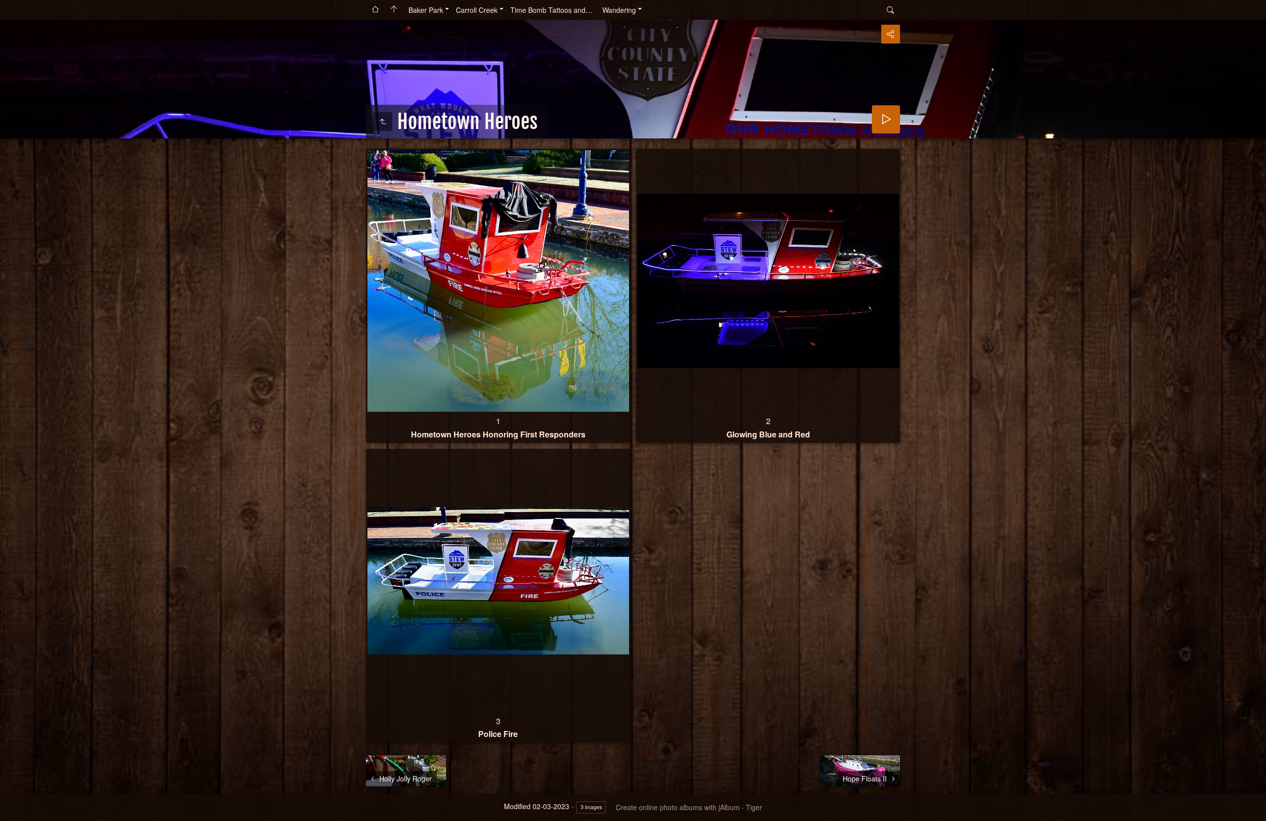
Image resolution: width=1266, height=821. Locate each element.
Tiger (754, 807)
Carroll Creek (476, 10)
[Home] (375, 10)
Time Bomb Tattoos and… (551, 10)
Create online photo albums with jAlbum (678, 807)
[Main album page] (394, 10)
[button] (12, 809)
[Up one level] (382, 121)
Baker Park (425, 10)
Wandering (619, 10)
